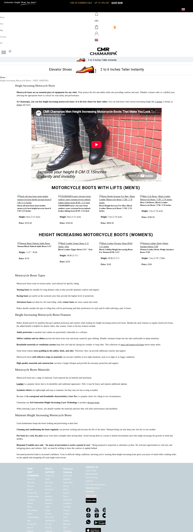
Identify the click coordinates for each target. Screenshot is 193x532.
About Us (31, 479)
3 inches (158, 102)
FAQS (47, 479)
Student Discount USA (67, 524)
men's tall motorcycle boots (132, 345)
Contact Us (49, 476)
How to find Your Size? (49, 489)
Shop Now (117, 3)
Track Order (68, 482)
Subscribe (91, 500)
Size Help (49, 482)
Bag (1, 30)
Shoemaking (32, 510)
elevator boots (93, 402)
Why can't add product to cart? (50, 520)
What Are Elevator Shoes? (31, 486)
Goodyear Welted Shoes (31, 503)
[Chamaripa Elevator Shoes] (96, 51)
